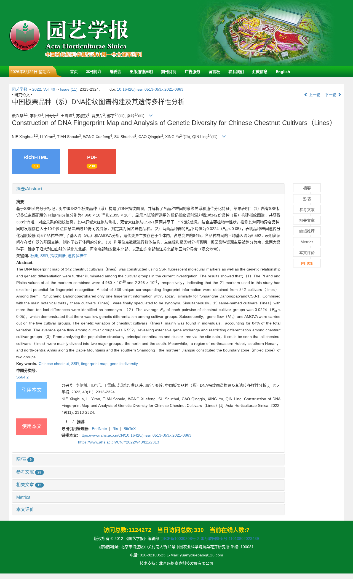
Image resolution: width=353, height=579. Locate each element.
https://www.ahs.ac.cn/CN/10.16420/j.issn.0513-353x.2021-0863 (135, 435)
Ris (115, 428)
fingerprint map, (95, 363)
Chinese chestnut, (55, 363)
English (283, 71)
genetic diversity (124, 363)
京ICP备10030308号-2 (179, 538)
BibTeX (130, 428)
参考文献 (28, 472)
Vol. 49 (49, 89)
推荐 (81, 422)
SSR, (45, 255)
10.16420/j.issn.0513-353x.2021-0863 (150, 89)
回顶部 (307, 263)
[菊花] (265, 33)
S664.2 (22, 377)
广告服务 (192, 71)
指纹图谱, (59, 255)
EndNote (99, 428)
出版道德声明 (141, 71)
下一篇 (331, 95)
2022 (36, 89)
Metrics (23, 497)
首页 (74, 71)
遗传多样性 (77, 255)
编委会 (115, 71)
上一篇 (314, 95)
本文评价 (25, 509)
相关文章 (28, 484)
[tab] (148, 189)
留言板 (214, 71)
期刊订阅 (168, 71)
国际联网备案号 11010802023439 (229, 538)
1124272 (140, 530)
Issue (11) (68, 89)
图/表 (24, 459)
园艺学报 (19, 89)
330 (199, 530)
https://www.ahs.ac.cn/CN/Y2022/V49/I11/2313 (118, 442)
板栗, (35, 255)
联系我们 (236, 71)
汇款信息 (260, 71)
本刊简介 (93, 71)
